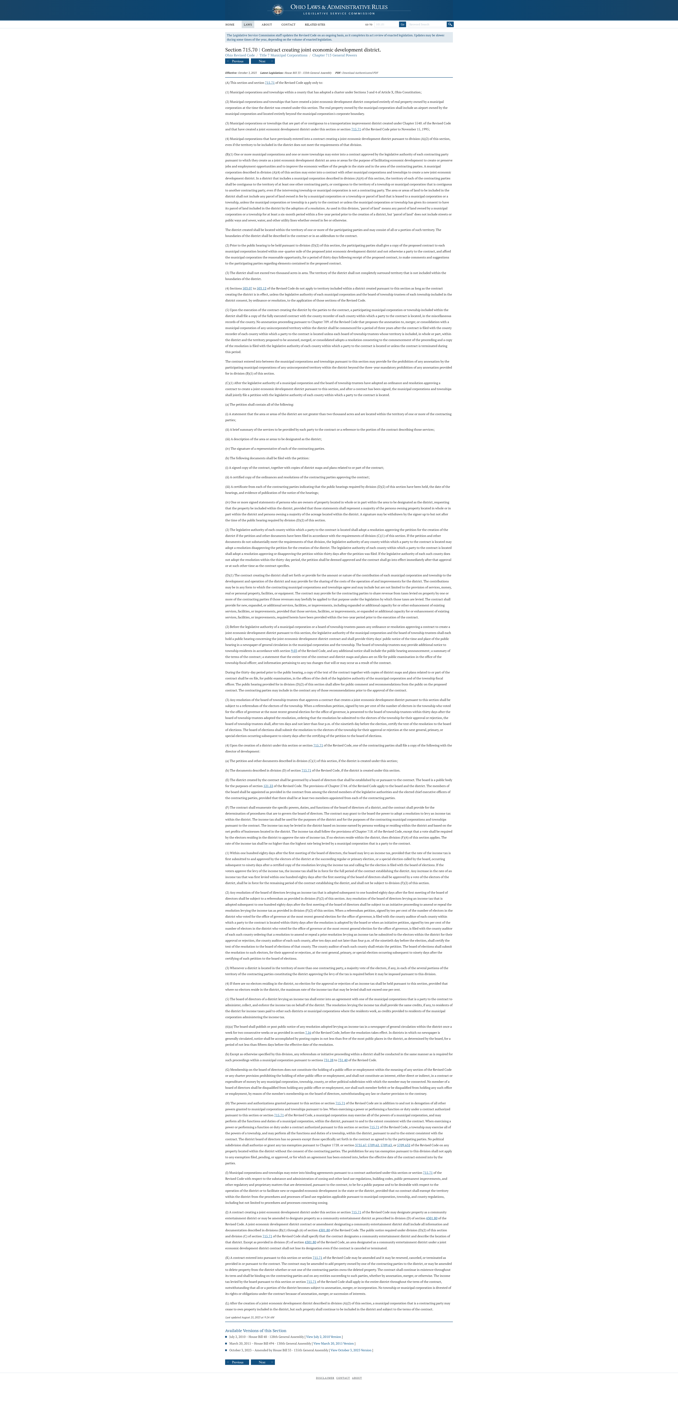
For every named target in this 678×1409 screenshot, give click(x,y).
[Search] (450, 24)
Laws (248, 24)
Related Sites (315, 24)
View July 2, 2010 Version (323, 1337)
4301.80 (432, 1218)
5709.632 (403, 1145)
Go (402, 24)
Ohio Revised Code (240, 55)
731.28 (329, 1060)
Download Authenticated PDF (360, 72)
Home (229, 24)
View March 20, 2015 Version (333, 1343)
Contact (288, 24)
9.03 (294, 651)
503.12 (261, 288)
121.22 (268, 786)
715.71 (270, 82)
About (267, 24)
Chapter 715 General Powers (334, 55)
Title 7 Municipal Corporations (284, 55)
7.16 (308, 1032)
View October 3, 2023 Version (351, 1350)
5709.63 (386, 1145)
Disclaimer (325, 1378)
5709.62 (373, 1145)
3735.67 (360, 1145)
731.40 (343, 1060)
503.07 (247, 288)
